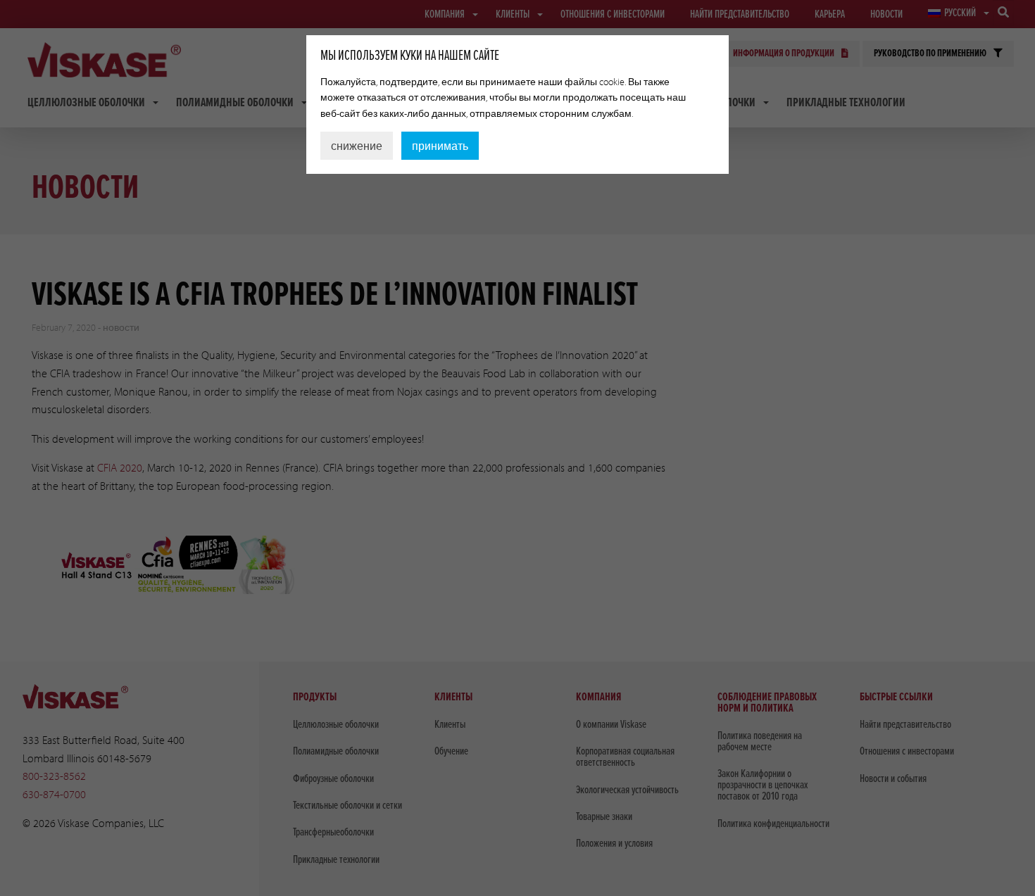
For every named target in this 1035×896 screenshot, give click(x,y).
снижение (356, 146)
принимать (440, 146)
